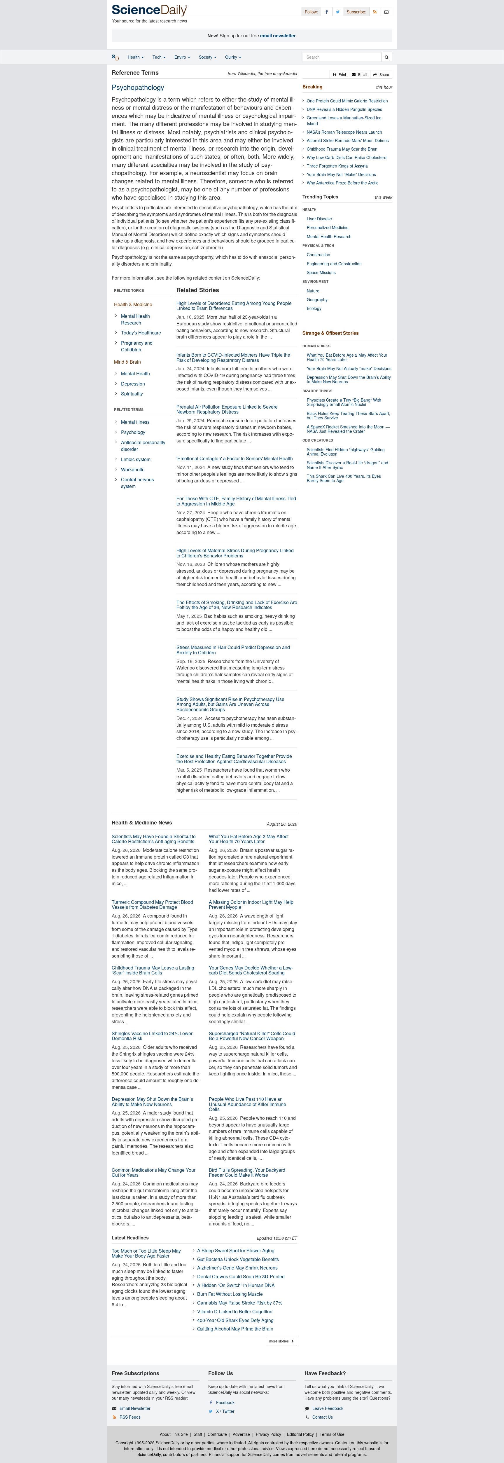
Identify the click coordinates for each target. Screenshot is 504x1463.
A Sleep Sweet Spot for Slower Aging (235, 1250)
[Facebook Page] (326, 11)
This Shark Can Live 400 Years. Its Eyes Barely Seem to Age (344, 478)
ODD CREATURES (317, 440)
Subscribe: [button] (356, 12)
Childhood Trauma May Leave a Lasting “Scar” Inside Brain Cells (153, 970)
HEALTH (309, 209)
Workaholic (132, 469)
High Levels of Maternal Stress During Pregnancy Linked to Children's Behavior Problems (235, 553)
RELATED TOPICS (129, 290)
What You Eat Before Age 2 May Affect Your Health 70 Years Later (248, 839)
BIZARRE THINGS (317, 390)
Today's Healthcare (141, 332)
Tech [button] (158, 57)
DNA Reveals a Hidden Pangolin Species (344, 109)
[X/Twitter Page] (338, 11)
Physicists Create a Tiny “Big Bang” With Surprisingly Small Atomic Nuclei (344, 402)
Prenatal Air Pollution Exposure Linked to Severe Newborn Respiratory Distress (227, 409)
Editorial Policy (300, 1434)
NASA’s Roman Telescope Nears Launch (344, 132)
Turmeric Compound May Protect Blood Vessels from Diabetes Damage (152, 905)
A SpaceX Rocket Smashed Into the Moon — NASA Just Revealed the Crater (348, 429)
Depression (133, 383)
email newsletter (278, 35)
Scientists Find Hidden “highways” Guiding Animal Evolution (346, 452)
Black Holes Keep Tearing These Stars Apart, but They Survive (348, 415)
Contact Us (322, 1417)
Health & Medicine (133, 304)
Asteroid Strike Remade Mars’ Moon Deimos (348, 140)
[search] (386, 57)
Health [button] (134, 57)
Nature (313, 291)
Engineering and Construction (334, 263)
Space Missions (321, 272)
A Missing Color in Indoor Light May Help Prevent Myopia (251, 905)
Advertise (241, 1434)
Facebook (225, 1402)
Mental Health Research (135, 319)
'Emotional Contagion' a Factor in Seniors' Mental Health (234, 458)
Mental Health (135, 373)
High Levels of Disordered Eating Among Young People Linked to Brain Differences (234, 306)
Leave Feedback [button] (327, 1408)
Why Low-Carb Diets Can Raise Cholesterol (347, 157)
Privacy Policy (268, 1434)
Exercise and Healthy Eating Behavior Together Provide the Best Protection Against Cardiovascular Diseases (234, 759)
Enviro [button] (180, 57)
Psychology (133, 432)
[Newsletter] (386, 11)
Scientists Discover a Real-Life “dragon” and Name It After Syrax (347, 465)
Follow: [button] (311, 12)
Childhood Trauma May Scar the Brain (342, 149)
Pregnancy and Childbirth (137, 346)
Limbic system (135, 459)
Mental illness (135, 422)
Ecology (314, 308)
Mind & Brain (127, 361)
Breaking (312, 86)
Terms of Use (332, 1434)
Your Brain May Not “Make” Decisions (341, 174)
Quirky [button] (231, 57)
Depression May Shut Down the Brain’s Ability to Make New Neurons (152, 1102)
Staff (198, 1434)
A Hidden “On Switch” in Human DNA (236, 1285)
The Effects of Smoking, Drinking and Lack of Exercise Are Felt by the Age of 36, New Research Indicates (236, 605)
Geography (317, 299)
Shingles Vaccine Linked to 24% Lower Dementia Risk (152, 1036)
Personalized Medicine (328, 227)
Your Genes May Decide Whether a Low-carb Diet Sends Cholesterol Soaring (251, 970)
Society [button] (206, 57)
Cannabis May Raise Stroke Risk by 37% (239, 1302)
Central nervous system (137, 482)
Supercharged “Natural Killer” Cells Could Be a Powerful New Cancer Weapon (252, 1036)
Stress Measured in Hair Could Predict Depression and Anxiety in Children (233, 650)
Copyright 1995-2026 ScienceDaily (147, 1442)
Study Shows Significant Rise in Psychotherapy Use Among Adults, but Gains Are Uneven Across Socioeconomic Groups (230, 704)
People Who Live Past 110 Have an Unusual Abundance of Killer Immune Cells (247, 1104)
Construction (318, 254)
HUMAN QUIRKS (316, 345)
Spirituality (132, 393)
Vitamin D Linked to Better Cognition (234, 1311)
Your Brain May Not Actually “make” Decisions (349, 368)
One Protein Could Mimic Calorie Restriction (347, 101)
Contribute (217, 1434)
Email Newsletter (135, 1408)
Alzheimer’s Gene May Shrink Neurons (237, 1267)
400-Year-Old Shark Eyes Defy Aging (235, 1320)
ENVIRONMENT (315, 281)
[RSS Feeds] (375, 11)
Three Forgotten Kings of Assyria (337, 166)
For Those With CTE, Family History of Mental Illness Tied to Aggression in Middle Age (236, 501)
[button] (339, 74)
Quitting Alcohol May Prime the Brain (235, 1328)
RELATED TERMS (129, 409)
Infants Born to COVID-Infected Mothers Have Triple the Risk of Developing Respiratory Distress (233, 357)
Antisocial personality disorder (143, 445)
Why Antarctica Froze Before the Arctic (342, 183)
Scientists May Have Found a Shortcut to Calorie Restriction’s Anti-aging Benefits (154, 839)
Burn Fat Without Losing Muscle (230, 1294)
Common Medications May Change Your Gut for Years (153, 1172)
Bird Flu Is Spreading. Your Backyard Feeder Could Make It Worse (247, 1172)
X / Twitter (225, 1411)
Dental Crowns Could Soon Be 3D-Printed (241, 1276)
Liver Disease (319, 219)
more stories (280, 1340)
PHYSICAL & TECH (318, 245)
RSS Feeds (130, 1417)
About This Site (174, 1434)
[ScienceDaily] (150, 10)
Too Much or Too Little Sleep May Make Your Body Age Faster (146, 1253)
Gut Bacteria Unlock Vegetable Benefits (238, 1259)
